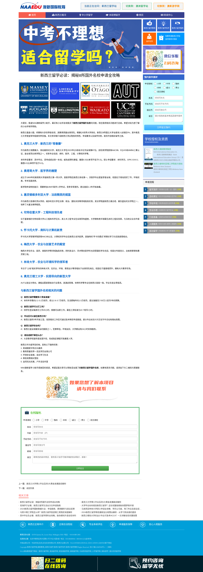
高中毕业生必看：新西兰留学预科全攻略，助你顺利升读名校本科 (48, 515)
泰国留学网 (74, 551)
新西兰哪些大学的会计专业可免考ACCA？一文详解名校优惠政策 (109, 515)
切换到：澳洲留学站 (137, 6)
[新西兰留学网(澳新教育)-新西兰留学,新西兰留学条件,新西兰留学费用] (43, 5)
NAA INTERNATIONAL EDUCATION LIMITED (87, 543)
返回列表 (30, 488)
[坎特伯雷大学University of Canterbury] (126, 110)
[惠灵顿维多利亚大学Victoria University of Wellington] (64, 110)
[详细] (179, 189)
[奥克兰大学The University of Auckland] (34, 110)
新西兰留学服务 (178, 28)
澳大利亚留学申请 (100, 319)
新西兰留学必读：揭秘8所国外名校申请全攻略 (40, 502)
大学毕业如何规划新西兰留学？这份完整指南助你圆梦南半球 (107, 505)
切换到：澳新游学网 (168, 6)
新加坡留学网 (64, 551)
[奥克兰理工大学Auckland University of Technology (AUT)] (126, 91)
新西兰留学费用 (149, 28)
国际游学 (105, 551)
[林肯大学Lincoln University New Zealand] (64, 91)
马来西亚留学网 (85, 551)
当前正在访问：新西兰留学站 (100, 6)
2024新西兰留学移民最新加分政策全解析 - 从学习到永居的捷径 (108, 512)
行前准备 (153, 217)
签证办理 (153, 210)
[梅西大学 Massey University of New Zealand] (34, 91)
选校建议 (153, 196)
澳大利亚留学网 (115, 551)
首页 (33, 15)
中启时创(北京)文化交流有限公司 (44, 543)
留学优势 (149, 41)
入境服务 (153, 224)
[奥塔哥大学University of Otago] (95, 91)
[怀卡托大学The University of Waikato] (95, 110)
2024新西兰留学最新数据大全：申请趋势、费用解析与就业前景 (47, 509)
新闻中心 (168, 15)
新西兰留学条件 (163, 28)
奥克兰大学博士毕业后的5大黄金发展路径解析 (46, 484)
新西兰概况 (60, 15)
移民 (141, 15)
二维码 (108, 547)
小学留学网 (96, 551)
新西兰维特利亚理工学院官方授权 (168, 164)
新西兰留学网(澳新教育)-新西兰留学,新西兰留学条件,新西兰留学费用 (52, 547)
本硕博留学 (114, 15)
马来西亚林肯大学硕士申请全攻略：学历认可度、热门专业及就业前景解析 (113, 509)
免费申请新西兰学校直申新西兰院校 (172, 37)
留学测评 (153, 189)
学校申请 (153, 203)
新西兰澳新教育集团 (162, 149)
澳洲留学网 (54, 551)
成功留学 (153, 231)
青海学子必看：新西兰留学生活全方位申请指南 (40, 505)
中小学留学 (87, 15)
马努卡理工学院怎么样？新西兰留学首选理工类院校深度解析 (46, 512)
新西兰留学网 (44, 551)
